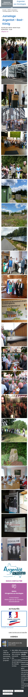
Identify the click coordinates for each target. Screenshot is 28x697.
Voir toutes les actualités (18, 632)
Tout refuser (19, 691)
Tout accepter (8, 691)
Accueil (4, 9)
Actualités (14, 9)
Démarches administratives (7, 3)
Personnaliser (8, 694)
